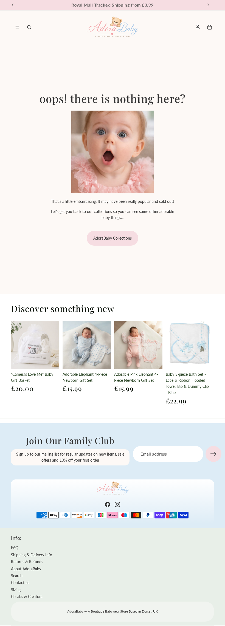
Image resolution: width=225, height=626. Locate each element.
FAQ (14, 547)
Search (16, 575)
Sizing (16, 589)
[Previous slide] (17, 345)
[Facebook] (107, 504)
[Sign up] (213, 454)
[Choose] (102, 361)
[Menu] (17, 27)
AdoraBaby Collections (112, 238)
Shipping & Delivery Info (31, 554)
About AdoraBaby (26, 568)
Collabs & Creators (26, 596)
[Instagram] (117, 504)
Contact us (20, 582)
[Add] (51, 361)
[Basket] (210, 27)
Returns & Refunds (27, 561)
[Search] (29, 27)
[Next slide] (53, 345)
